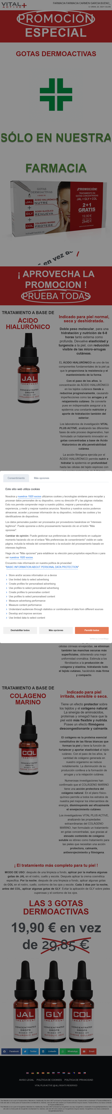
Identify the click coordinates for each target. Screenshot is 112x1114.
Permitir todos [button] (92, 630)
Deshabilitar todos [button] (20, 630)
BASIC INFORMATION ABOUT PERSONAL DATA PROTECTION (42, 567)
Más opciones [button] (56, 630)
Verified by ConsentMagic (99, 639)
